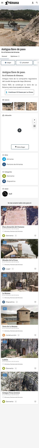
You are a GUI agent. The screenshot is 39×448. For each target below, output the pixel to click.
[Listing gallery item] (7, 106)
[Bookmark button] (35, 235)
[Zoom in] (34, 120)
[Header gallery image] (19, 25)
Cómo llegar (21, 147)
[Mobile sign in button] (33, 2)
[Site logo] (12, 3)
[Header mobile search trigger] (37, 2)
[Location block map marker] (19, 130)
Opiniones (15, 56)
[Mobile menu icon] (2, 3)
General (4, 56)
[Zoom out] (34, 122)
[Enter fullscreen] (34, 126)
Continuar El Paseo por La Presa (20, 92)
